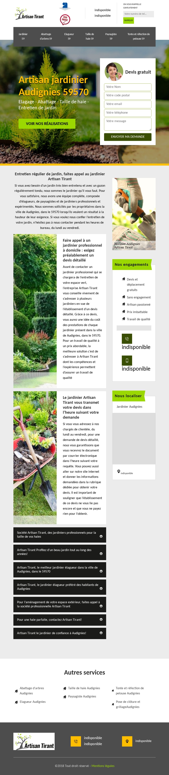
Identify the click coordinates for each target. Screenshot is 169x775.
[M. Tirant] (28, 13)
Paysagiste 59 (110, 36)
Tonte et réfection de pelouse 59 (139, 36)
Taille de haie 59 (89, 36)
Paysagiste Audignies (82, 696)
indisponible (103, 10)
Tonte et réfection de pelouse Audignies (130, 691)
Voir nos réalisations (47, 124)
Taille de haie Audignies (84, 688)
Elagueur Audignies (33, 702)
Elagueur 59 (69, 36)
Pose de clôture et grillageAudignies (128, 704)
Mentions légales (103, 766)
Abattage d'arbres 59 (46, 36)
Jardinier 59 (23, 36)
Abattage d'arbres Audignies (32, 691)
